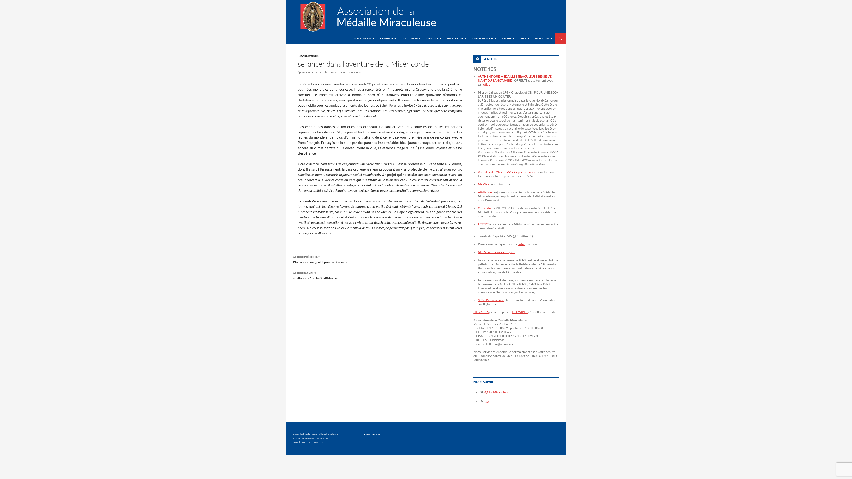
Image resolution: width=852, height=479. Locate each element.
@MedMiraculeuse (491, 300)
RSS (486, 402)
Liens (523, 38)
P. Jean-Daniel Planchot (344, 72)
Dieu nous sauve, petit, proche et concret (321, 259)
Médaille (432, 38)
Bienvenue (386, 38)
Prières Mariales (482, 38)
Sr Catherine (455, 38)
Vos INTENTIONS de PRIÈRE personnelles (506, 172)
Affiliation (485, 192)
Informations (308, 56)
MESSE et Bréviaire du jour (496, 252)
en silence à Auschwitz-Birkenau (315, 275)
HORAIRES (481, 312)
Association (410, 38)
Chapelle (508, 38)
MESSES (484, 184)
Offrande (484, 208)
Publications (362, 38)
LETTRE (483, 224)
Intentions (542, 38)
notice (485, 84)
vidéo (521, 244)
